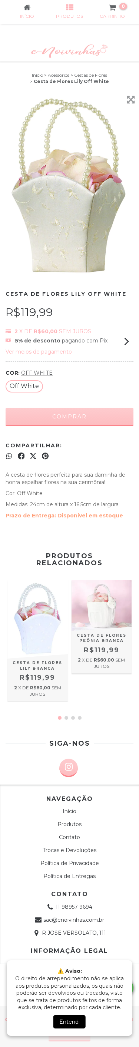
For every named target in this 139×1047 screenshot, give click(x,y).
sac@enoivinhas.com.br (73, 920)
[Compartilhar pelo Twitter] (33, 456)
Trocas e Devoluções (69, 850)
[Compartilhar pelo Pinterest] (45, 456)
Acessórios (58, 75)
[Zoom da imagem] (131, 99)
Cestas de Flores (90, 75)
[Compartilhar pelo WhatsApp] (9, 456)
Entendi (69, 1021)
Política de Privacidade (69, 863)
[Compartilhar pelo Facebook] (21, 456)
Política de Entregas (69, 876)
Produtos (69, 824)
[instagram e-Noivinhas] (68, 768)
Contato (69, 837)
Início (37, 75)
